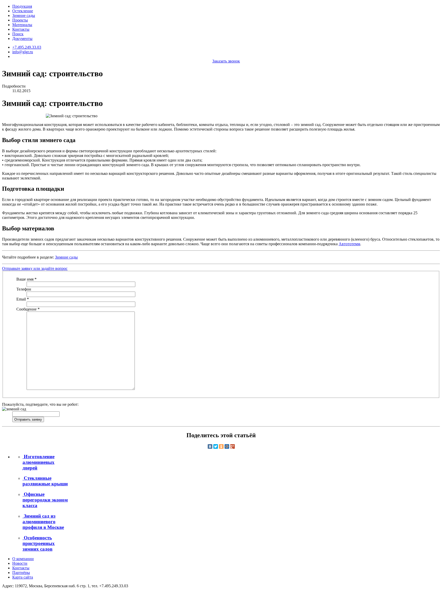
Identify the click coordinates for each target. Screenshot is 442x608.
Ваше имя (26, 279)
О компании (23, 559)
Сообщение (28, 309)
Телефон (23, 289)
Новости (19, 563)
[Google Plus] (232, 446)
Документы (22, 38)
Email (22, 299)
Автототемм (349, 244)
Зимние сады (23, 15)
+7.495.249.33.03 (26, 47)
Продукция (22, 6)
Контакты (20, 29)
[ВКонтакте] (210, 446)
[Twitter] (215, 446)
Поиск (18, 34)
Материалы (22, 25)
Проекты (20, 20)
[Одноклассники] (221, 446)
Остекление (22, 11)
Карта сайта (22, 577)
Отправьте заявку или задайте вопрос (35, 268)
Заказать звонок (226, 61)
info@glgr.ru (22, 52)
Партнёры (21, 572)
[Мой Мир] (227, 446)
